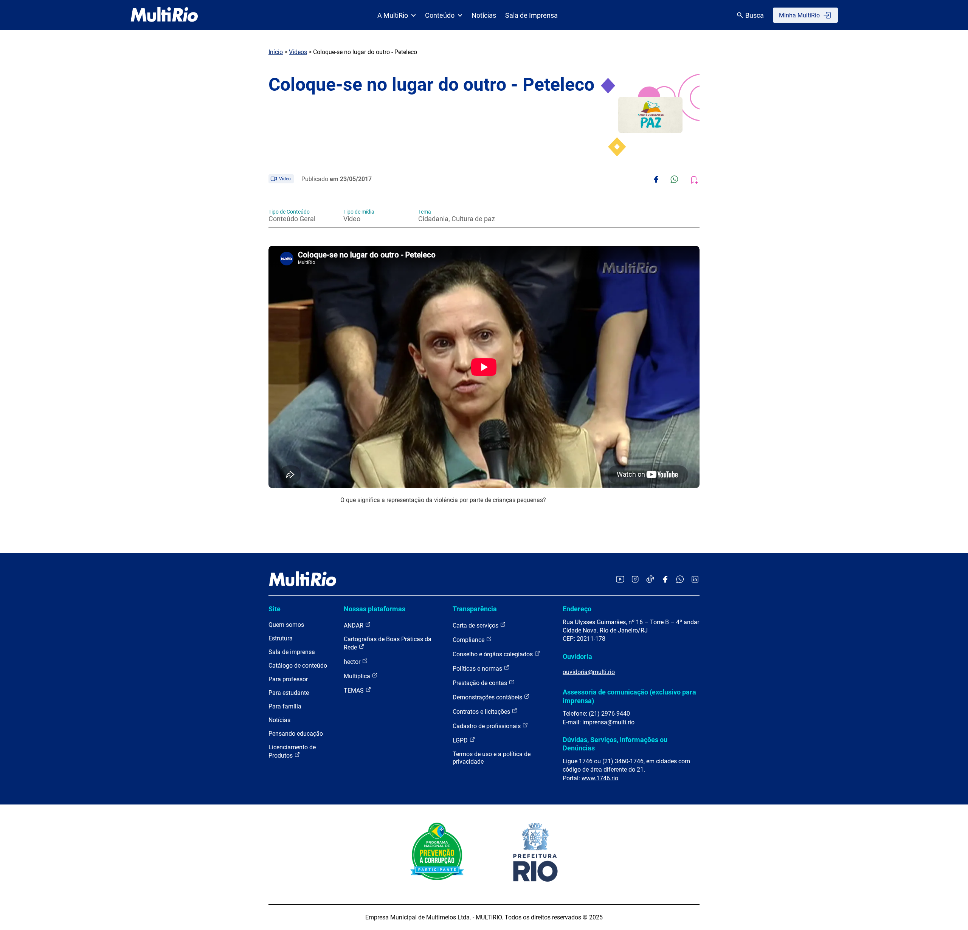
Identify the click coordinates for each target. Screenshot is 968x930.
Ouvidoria (577, 656)
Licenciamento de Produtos (292, 751)
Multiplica (358, 676)
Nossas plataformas (374, 609)
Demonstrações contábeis (488, 697)
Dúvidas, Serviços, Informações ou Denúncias (615, 744)
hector (353, 661)
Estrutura (280, 638)
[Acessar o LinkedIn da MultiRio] (695, 579)
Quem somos (286, 624)
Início (275, 52)
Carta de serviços (476, 625)
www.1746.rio (600, 778)
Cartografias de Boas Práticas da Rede (387, 643)
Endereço (577, 609)
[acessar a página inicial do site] (164, 15)
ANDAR (354, 625)
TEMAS (354, 690)
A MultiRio (392, 15)
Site (274, 609)
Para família (284, 706)
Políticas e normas (478, 668)
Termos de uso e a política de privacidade (492, 757)
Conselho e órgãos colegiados (493, 654)
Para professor (288, 679)
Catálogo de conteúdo (297, 665)
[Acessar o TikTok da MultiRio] (650, 579)
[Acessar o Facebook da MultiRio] (665, 579)
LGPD (461, 740)
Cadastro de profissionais (487, 726)
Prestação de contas (481, 683)
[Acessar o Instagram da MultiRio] (635, 579)
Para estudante (288, 692)
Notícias (484, 15)
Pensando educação (295, 733)
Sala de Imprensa (531, 15)
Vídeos (298, 52)
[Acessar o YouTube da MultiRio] (620, 579)
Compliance (469, 639)
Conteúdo (440, 15)
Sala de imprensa (291, 652)
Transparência (475, 609)
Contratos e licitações (482, 711)
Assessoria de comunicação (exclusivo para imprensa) (629, 696)
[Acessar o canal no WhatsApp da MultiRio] (680, 579)
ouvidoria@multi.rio (589, 672)
